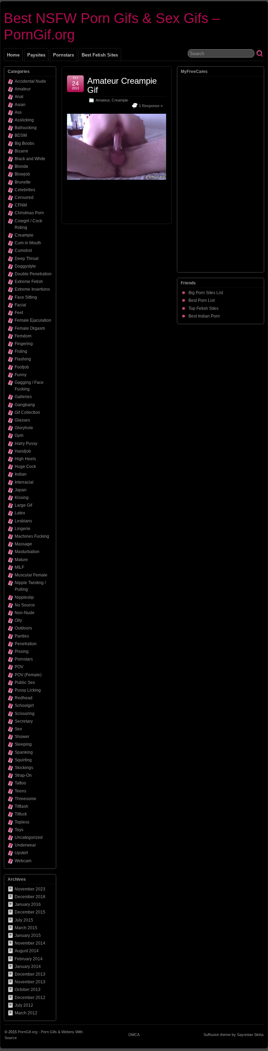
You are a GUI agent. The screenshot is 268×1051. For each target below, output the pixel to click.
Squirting (23, 760)
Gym (19, 435)
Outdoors (23, 628)
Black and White (30, 158)
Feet (19, 312)
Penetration (26, 643)
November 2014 (30, 943)
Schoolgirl (24, 705)
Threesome (25, 798)
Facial (20, 305)
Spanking (24, 752)
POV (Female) (28, 674)
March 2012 (26, 1013)
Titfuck (21, 814)
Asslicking (24, 120)
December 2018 (30, 896)
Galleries (23, 396)
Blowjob (22, 174)
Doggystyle (25, 266)
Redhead (23, 697)
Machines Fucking (32, 536)
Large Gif (23, 505)
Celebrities (25, 189)
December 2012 (30, 997)
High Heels (25, 458)
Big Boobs (24, 143)
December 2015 (30, 912)
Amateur (103, 100)
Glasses (22, 420)
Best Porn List (201, 300)
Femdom (23, 336)
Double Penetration (33, 273)
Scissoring (25, 713)
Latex (20, 512)
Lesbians (23, 521)
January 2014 (28, 966)
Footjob (22, 367)
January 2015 (28, 935)
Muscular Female (31, 575)
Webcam (23, 860)
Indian (21, 474)
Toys (19, 829)
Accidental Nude (30, 81)
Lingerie (22, 528)
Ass (18, 112)
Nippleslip (24, 597)
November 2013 (30, 981)
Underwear (25, 845)
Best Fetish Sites (100, 55)
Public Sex (25, 682)
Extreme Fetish (29, 281)
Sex (18, 728)
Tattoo (20, 783)
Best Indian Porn (204, 316)
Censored (24, 197)
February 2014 (29, 958)
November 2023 (30, 889)
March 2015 (26, 927)
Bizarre (21, 151)
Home (13, 55)
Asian (20, 104)
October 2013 (27, 989)
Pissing (22, 651)
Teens (20, 791)
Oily (18, 620)
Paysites (36, 55)
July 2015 (24, 920)
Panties (22, 636)
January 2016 (28, 904)
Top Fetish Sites (203, 308)
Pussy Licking (28, 690)
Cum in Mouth (28, 242)
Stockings (24, 767)
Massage (23, 544)
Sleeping (23, 744)
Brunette (23, 182)
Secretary (24, 721)
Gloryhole (24, 427)
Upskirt (21, 852)
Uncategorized (29, 837)
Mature (21, 559)
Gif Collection (27, 412)
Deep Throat (26, 258)
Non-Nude (25, 612)
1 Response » (151, 106)
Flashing (23, 359)
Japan (21, 489)
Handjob (23, 451)
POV (19, 666)
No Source (25, 605)
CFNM (21, 205)
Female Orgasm (30, 328)
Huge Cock (25, 466)
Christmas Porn (29, 212)
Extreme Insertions (32, 289)
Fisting (21, 351)
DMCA (134, 1035)
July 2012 (24, 1005)
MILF (19, 567)
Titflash (21, 806)
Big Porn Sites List (205, 292)
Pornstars (63, 55)
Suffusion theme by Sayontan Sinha (233, 1035)
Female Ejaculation (33, 320)
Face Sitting (26, 297)
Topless (22, 822)
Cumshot (23, 250)
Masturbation (27, 551)
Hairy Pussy (26, 443)
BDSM (21, 135)
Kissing (22, 497)
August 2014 (27, 950)
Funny (21, 374)
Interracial (24, 482)
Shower (22, 736)
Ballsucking (26, 127)
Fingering (24, 343)
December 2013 (30, 974)
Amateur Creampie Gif (122, 85)
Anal (19, 96)
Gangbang (25, 404)
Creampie (120, 100)
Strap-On (23, 775)
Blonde (21, 166)
